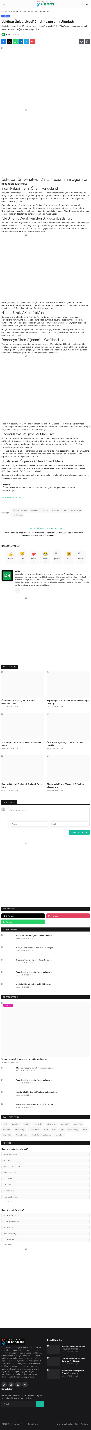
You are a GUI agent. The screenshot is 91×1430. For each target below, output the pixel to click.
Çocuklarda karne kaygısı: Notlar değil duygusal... (35, 1104)
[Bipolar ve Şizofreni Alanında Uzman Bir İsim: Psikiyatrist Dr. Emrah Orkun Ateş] (7, 963)
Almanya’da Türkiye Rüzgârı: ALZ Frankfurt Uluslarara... (66, 785)
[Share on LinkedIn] (20, 41)
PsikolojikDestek (21, 1135)
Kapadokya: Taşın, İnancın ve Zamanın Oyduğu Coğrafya (68, 702)
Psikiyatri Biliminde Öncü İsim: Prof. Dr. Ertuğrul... (35, 948)
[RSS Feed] (17, 590)
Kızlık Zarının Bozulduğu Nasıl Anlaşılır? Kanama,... (73, 1371)
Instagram (55, 916)
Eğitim (65, 510)
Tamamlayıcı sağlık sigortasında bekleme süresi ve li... (26, 1059)
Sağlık (5, 1124)
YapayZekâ (55, 510)
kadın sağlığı (65, 1124)
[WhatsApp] (18, 1384)
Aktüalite (11, 11)
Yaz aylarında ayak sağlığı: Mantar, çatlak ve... (34, 972)
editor (18, 571)
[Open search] (87, 4)
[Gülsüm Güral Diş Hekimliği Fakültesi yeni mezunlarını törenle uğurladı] (7, 1095)
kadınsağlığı (78, 1124)
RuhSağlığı (15, 1124)
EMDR (84, 1129)
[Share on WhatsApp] (15, 41)
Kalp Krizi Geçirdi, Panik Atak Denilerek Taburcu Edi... (22, 785)
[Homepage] (45, 4)
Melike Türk (5, 1063)
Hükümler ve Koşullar (64, 1424)
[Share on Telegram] (26, 41)
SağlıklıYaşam (51, 1124)
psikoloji (26, 1124)
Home (3, 11)
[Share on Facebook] (3, 41)
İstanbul (45, 510)
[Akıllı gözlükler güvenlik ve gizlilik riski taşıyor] (7, 987)
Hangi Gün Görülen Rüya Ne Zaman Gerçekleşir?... (35, 935)
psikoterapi (47, 1135)
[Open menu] (4, 4)
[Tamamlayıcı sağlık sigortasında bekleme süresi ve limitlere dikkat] (45, 1029)
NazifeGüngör (18, 515)
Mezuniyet (34, 510)
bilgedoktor (7, 1135)
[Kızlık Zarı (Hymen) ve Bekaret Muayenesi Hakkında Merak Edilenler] (53, 1349)
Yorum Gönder (78, 832)
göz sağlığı (59, 1135)
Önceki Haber (38, 528)
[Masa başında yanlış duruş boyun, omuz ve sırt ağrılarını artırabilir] (7, 1071)
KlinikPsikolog (73, 1129)
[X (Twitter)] (4, 1384)
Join (40, 1404)
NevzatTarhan (76, 510)
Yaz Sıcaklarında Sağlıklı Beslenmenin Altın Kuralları (65, 534)
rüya (54, 1129)
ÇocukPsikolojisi (34, 1129)
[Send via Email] (32, 41)
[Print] (81, 41)
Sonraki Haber (53, 528)
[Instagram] (11, 1384)
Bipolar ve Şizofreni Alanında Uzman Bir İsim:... (34, 960)
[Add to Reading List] (87, 41)
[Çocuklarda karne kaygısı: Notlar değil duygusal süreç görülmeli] (7, 1107)
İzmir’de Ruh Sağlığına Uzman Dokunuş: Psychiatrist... (73, 1359)
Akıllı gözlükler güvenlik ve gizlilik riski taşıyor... (34, 984)
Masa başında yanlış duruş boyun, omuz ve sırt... (34, 1068)
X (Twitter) (10, 916)
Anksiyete (35, 1135)
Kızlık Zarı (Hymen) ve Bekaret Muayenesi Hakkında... (73, 1347)
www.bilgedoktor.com (11, 497)
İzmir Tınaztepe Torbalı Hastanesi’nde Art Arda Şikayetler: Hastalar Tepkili (24, 534)
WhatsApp (10, 922)
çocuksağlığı (38, 1124)
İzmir (46, 1129)
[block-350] (45, 141)
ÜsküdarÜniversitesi (20, 510)
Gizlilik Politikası (81, 1424)
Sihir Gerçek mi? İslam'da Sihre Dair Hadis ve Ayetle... (21, 743)
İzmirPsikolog (19, 1129)
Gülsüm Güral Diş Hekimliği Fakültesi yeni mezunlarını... (37, 1092)
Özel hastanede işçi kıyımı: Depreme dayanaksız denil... (18, 702)
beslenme (6, 1129)
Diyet (62, 1129)
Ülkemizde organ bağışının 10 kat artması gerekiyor (65, 743)
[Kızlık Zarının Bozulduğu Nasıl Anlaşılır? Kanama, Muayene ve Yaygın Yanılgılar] (53, 1374)
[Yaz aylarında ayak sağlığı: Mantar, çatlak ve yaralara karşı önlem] (7, 975)
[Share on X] (9, 41)
